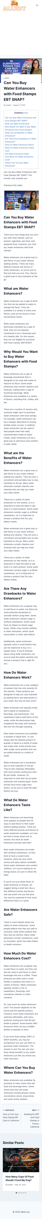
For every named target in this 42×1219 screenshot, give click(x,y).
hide (25, 113)
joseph (8, 105)
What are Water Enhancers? (17, 124)
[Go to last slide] (7, 1169)
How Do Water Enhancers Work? (19, 145)
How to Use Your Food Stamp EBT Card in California (11, 1115)
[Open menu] (37, 5)
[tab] (16, 1192)
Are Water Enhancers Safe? (17, 154)
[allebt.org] (14, 5)
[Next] (35, 1169)
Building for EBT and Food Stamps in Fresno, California (31, 1118)
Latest (7, 78)
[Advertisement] (21, 33)
